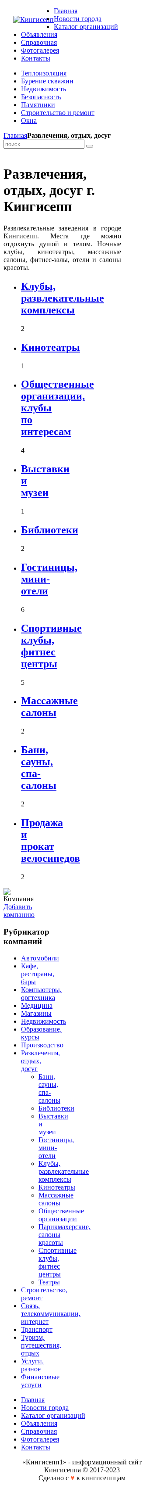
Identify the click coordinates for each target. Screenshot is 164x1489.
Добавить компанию (19, 910)
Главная (15, 135)
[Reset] (89, 146)
